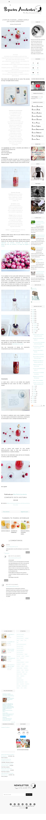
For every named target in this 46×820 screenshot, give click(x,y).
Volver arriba (22, 807)
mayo (34, 387)
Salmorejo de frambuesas (14, 531)
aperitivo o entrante (20, 638)
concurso (18, 656)
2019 (33, 322)
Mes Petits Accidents (14, 556)
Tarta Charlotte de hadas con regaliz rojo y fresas (10, 666)
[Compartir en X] (16, 500)
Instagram (33, 69)
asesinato (26, 638)
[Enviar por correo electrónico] (13, 500)
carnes (22, 640)
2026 (33, 309)
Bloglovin (33, 74)
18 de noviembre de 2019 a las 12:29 (14, 557)
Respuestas (7, 553)
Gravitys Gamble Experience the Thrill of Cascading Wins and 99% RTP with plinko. (8, 714)
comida (26, 654)
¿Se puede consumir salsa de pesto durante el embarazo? (40, 223)
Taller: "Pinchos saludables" (38, 380)
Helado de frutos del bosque (38, 354)
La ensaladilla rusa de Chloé (10, 642)
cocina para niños (20, 652)
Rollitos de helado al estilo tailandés (10, 650)
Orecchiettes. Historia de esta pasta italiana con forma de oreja (8, 695)
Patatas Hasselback (39, 247)
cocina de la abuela (20, 646)
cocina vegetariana (20, 654)
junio (34, 386)
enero (34, 394)
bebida (8, 503)
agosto (34, 330)
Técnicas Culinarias (20, 636)
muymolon (5, 717)
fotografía (18, 660)
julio (34, 332)
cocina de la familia (20, 648)
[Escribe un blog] (15, 500)
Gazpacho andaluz (5, 530)
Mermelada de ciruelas (17, 344)
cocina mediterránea (20, 650)
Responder (27, 552)
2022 (33, 316)
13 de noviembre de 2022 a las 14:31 (12, 586)
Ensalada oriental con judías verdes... (25, 532)
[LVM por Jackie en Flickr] (35, 300)
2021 (33, 318)
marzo (34, 391)
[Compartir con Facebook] (17, 500)
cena (25, 640)
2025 (33, 311)
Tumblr (38, 74)
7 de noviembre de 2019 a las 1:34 (12, 546)
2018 (33, 396)
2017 (33, 398)
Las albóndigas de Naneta (10, 635)
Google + (37, 69)
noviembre (35, 325)
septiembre (35, 329)
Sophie (8, 544)
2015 (33, 402)
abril (34, 389)
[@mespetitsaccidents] (18, 729)
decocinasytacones (6, 697)
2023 (33, 314)
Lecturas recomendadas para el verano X (11, 658)
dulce (18, 658)
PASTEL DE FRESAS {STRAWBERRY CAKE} (10, 699)
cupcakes (27, 656)
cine (17, 642)
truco (14, 504)
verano (16, 504)
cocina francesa (23, 503)
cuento (23, 656)
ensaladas (22, 658)
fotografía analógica (20, 662)
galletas (27, 662)
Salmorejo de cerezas (7, 242)
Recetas (28, 503)
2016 (33, 400)
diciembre (35, 323)
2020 (33, 320)
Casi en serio (5, 712)
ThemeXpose (23, 806)
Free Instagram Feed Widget (23, 749)
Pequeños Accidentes (5, 727)
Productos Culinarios (20, 634)
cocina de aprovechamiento (15, 503)
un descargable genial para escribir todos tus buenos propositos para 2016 (7, 719)
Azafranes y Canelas (6, 693)
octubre (34, 327)
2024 (33, 313)
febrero (34, 393)
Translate (40, 98)
